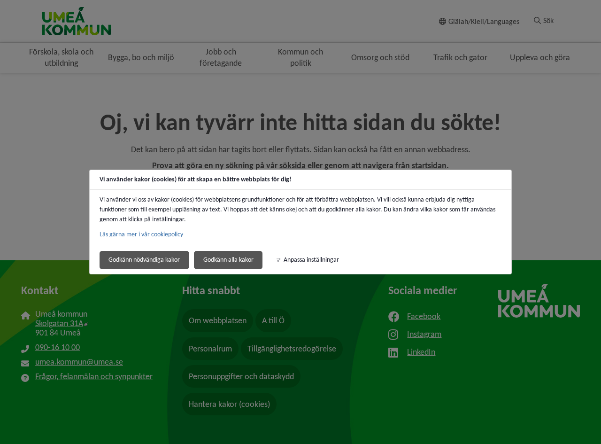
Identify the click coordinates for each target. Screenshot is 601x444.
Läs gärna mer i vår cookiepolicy (141, 234)
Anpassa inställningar (311, 260)
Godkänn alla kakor (228, 260)
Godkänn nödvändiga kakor (144, 260)
